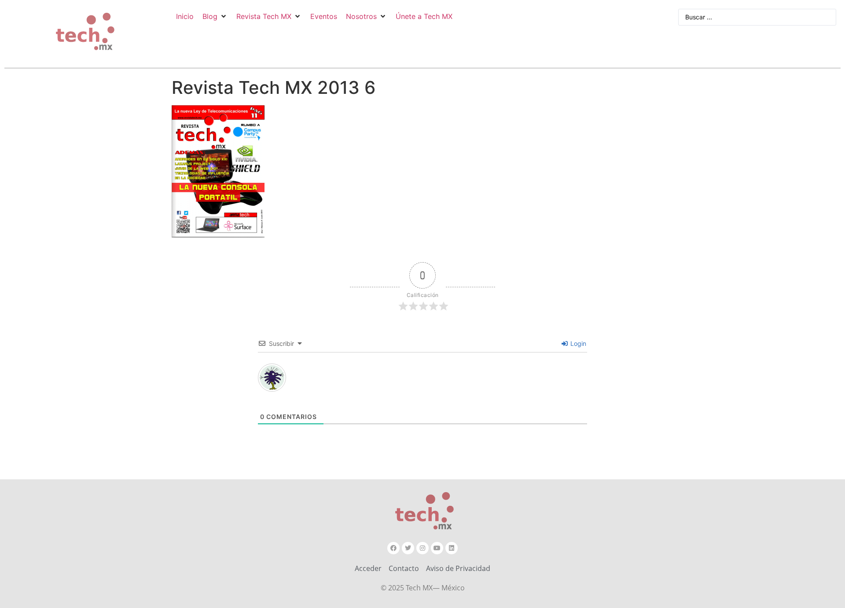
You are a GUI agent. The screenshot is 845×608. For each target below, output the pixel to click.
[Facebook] (393, 548)
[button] (215, 16)
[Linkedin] (451, 548)
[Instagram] (422, 548)
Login (577, 343)
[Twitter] (408, 548)
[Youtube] (437, 548)
